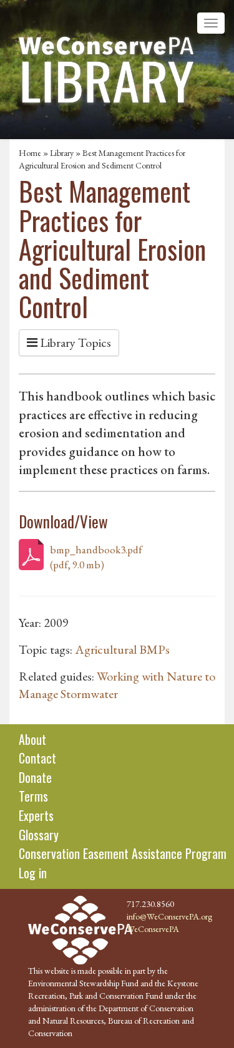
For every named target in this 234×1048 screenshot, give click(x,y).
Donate (35, 777)
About (32, 739)
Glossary (39, 834)
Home (30, 152)
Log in (33, 872)
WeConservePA (153, 928)
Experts (36, 815)
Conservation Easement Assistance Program (123, 853)
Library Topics (74, 342)
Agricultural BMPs (122, 649)
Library (62, 152)
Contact (37, 758)
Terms (33, 796)
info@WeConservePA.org (169, 916)
